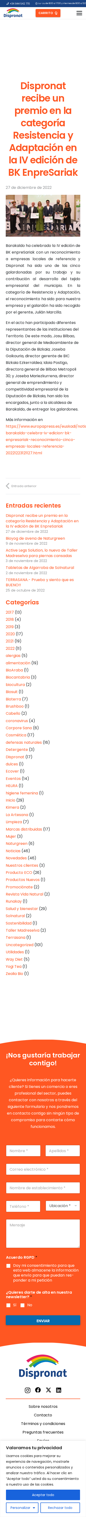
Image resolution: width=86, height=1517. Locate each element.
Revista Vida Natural (24, 894)
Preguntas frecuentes (43, 1432)
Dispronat (15, 757)
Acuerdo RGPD (21, 1257)
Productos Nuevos (23, 879)
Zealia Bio (14, 973)
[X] (48, 1390)
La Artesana (17, 814)
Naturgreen (16, 843)
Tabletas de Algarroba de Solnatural (40, 567)
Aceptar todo (43, 1495)
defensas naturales (24, 742)
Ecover (12, 771)
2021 (10, 641)
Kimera (12, 807)
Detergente (17, 749)
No (29, 1305)
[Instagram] (27, 1390)
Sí (14, 1305)
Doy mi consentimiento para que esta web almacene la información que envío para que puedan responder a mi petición (46, 1273)
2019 (10, 627)
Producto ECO (19, 872)
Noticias (13, 851)
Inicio (10, 800)
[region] (43, 1479)
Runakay (14, 901)
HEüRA (12, 785)
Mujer (11, 836)
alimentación (18, 663)
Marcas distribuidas (24, 829)
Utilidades (15, 952)
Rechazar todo (60, 1507)
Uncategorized (19, 945)
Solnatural (15, 916)
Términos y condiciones (43, 1423)
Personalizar (20, 1507)
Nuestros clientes (22, 865)
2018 (10, 619)
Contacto (43, 1415)
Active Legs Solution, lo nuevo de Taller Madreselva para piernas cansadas (42, 553)
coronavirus (17, 721)
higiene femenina (22, 793)
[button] (79, 13)
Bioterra (13, 699)
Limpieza (14, 822)
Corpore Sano (19, 728)
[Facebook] (38, 1390)
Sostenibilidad (19, 923)
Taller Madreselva (22, 930)
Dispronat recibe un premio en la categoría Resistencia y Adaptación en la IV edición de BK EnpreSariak (42, 521)
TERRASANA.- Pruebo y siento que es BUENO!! (40, 582)
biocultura (15, 684)
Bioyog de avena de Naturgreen (35, 538)
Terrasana (15, 937)
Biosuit (12, 692)
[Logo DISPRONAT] (13, 13)
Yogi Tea (14, 966)
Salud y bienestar (22, 908)
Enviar (43, 1321)
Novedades (16, 858)
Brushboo (15, 706)
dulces (12, 764)
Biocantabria (18, 677)
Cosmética (16, 735)
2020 (10, 634)
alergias (13, 655)
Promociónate (19, 887)
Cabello (13, 713)
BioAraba (14, 670)
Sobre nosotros (43, 1406)
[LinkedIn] (58, 1390)
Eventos (13, 778)
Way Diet (14, 959)
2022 (10, 648)
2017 (10, 612)
